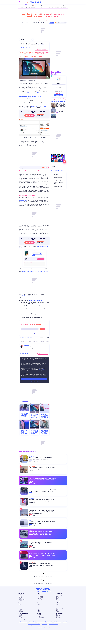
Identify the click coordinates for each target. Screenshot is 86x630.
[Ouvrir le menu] (20, 2)
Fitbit (20, 616)
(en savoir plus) (41, 369)
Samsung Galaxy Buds (60, 608)
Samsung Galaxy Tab (41, 618)
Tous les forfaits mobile (59, 98)
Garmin (20, 617)
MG (19, 607)
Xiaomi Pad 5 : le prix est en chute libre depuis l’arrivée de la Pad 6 (44, 432)
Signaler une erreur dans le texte (25, 337)
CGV (62, 626)
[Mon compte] (27, 2)
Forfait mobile (64, 2)
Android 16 (65, 621)
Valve (39, 601)
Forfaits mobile (56, 179)
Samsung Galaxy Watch (23, 619)
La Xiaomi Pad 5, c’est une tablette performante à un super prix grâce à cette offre (24, 432)
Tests (48, 2)
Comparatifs (32, 498)
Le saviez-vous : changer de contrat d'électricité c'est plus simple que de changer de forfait (42, 490)
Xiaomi (42, 341)
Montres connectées (23, 613)
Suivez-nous (51, 22)
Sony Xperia (21, 600)
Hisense (39, 604)
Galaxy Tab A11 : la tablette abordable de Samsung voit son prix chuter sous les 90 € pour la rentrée (35, 303)
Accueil (20, 9)
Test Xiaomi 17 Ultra (57, 621)
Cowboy (57, 614)
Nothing (57, 607)
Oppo (20, 598)
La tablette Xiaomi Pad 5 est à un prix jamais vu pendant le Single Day (44, 416)
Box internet (56, 184)
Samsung (39, 607)
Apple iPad (39, 614)
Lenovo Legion (40, 596)
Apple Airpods (58, 604)
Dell (57, 596)
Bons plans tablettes (31, 9)
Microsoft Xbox (40, 597)
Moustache (58, 617)
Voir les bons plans (41, 49)
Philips (39, 606)
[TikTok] (48, 591)
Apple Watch (21, 615)
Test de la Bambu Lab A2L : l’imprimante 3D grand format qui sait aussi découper (41, 458)
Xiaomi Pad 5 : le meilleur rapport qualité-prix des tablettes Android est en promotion (34, 432)
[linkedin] (25, 353)
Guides (52, 2)
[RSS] (42, 591)
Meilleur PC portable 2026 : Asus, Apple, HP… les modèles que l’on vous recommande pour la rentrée (42, 480)
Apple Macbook (59, 595)
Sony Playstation (41, 600)
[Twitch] (46, 591)
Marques (22, 341)
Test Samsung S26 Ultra (53, 623)
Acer (57, 594)
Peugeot (20, 608)
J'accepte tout (35, 378)
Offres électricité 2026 (58, 186)
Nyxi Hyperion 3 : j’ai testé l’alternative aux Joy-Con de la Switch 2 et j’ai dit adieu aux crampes (42, 554)
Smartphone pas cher (58, 180)
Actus (45, 2)
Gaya (57, 616)
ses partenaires (28, 373)
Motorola (20, 597)
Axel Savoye (26, 345)
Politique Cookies (45, 626)
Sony (38, 608)
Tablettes (36, 341)
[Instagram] (38, 591)
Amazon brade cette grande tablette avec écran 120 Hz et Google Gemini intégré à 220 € (34, 309)
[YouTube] (44, 591)
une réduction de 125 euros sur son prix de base (30, 92)
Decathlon (58, 615)
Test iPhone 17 (49, 621)
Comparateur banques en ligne (34, 623)
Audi (20, 604)
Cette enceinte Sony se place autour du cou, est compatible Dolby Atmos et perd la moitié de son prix (60, 105)
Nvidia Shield (40, 599)
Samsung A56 (56, 174)
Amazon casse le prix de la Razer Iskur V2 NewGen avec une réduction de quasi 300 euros (41, 565)
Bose (57, 605)
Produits (29, 341)
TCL (38, 609)
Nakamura (58, 618)
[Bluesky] (50, 591)
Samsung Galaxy (23, 200)
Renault (20, 609)
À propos (33, 626)
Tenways (57, 619)
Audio (57, 602)
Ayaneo (39, 595)
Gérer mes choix (34, 381)
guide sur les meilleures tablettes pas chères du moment (35, 271)
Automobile (21, 602)
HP (56, 599)
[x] (20, 353)
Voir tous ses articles (42, 353)
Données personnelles (55, 626)
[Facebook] (40, 591)
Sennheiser (58, 609)
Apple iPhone (21, 594)
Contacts (38, 626)
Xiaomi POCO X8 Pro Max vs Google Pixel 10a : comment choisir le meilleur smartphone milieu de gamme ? (42, 501)
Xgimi (39, 610)
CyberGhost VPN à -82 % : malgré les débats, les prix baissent (24, 415)
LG (38, 605)
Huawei (20, 596)
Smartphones (21, 593)
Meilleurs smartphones (58, 177)
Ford (20, 606)
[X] (36, 591)
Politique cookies (26, 376)
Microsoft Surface (59, 600)
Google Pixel (21, 595)
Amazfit (20, 614)
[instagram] (23, 353)
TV (37, 602)
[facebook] (27, 353)
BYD (20, 605)
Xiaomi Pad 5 (22, 163)
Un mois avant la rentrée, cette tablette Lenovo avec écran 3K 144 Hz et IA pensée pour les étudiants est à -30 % (35, 317)
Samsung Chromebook (60, 601)
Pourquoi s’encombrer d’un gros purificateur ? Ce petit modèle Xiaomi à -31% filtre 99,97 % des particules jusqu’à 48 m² (60, 110)
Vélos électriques (59, 613)
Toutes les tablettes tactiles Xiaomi (31, 264)
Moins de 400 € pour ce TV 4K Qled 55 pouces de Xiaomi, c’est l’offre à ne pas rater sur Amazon (60, 115)
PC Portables (59, 593)
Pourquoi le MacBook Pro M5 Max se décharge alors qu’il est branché (42, 522)
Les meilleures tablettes (29, 262)
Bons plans (57, 2)
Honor (57, 598)
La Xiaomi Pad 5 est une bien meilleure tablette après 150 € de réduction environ (34, 416)
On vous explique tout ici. (43, 291)
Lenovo (57, 597)
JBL (57, 606)
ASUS (39, 594)
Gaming (39, 593)
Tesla (20, 610)
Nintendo (39, 598)
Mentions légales (26, 626)
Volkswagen (21, 611)
